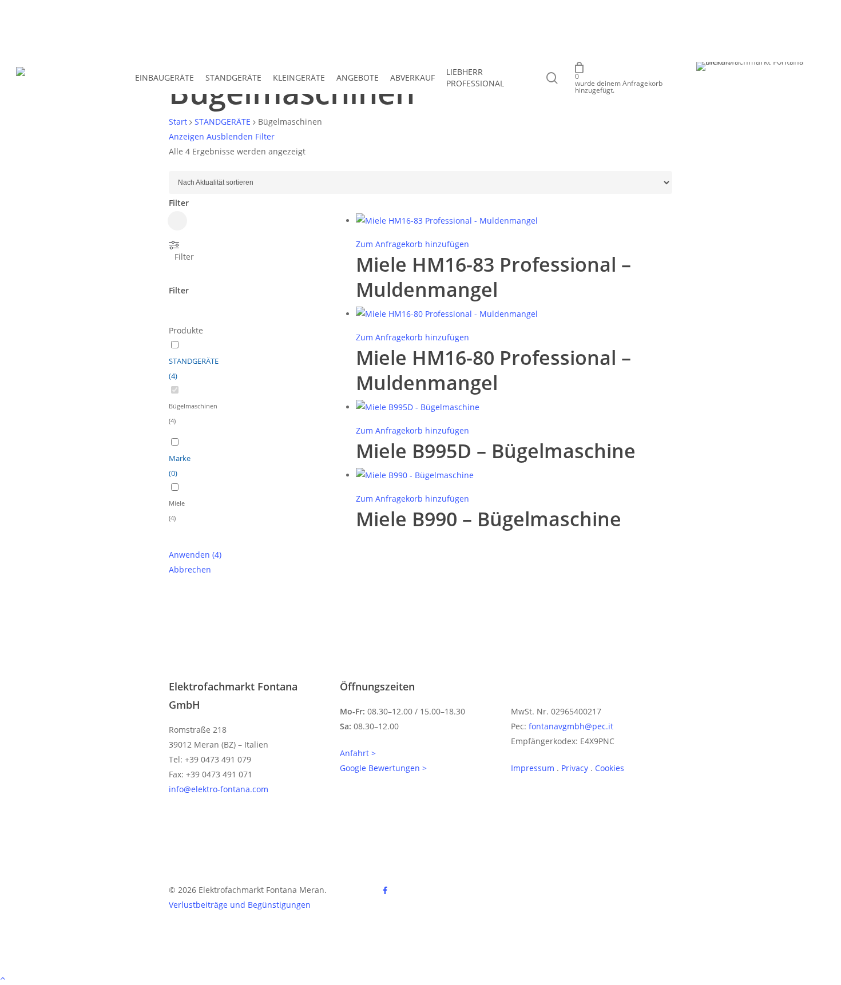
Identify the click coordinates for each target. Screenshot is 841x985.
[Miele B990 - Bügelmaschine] (415, 475)
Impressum (532, 767)
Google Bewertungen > (383, 767)
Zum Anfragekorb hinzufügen (412, 244)
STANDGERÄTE (223, 121)
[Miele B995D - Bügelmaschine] (417, 407)
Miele (177, 503)
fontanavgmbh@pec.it (571, 726)
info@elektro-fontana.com (218, 789)
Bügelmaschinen (193, 406)
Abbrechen (190, 569)
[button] (420, 977)
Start (178, 121)
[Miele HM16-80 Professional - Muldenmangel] (447, 313)
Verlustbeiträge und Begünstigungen (240, 904)
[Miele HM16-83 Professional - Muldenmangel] (447, 220)
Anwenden (195, 554)
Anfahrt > (358, 753)
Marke (180, 458)
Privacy (574, 767)
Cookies (609, 767)
